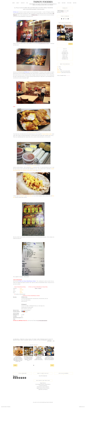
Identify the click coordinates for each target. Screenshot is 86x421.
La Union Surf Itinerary (43, 385)
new (15, 365)
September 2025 (65, 53)
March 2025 (65, 56)
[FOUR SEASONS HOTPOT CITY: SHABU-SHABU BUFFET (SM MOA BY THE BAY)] (61, 40)
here (38, 320)
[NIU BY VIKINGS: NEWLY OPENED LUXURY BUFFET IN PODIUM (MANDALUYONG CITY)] (69, 32)
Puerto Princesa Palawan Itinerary (43, 386)
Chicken (39, 288)
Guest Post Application (43, 375)
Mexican (44, 43)
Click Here (68, 75)
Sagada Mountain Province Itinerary (43, 388)
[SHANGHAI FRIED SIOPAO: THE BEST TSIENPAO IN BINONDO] (69, 40)
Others (36, 288)
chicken (47, 43)
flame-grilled (40, 43)
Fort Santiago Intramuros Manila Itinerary (43, 384)
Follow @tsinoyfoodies (43, 320)
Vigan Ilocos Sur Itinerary (43, 389)
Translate (65, 12)
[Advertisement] (65, 96)
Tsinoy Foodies (43, 2)
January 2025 (65, 57)
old (52, 365)
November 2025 (65, 52)
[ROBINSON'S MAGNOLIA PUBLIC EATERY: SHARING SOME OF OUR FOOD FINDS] (61, 32)
